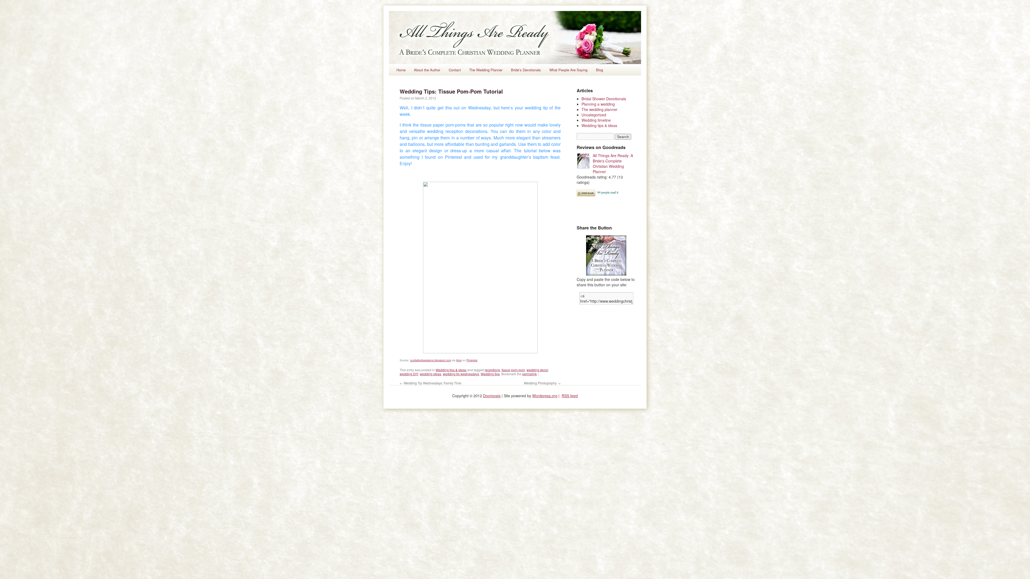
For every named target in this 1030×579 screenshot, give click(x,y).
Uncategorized (594, 114)
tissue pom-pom (513, 370)
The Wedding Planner (485, 69)
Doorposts (492, 395)
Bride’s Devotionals (526, 69)
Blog (599, 69)
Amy (459, 360)
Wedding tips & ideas (451, 370)
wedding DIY (409, 374)
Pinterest (471, 360)
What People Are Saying (568, 69)
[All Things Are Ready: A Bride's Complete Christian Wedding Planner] (585, 161)
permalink (529, 374)
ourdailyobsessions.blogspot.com (430, 360)
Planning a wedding (598, 104)
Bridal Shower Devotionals (604, 98)
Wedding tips (490, 374)
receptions (492, 370)
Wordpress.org (544, 395)
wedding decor (537, 370)
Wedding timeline (596, 120)
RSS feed (570, 395)
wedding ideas (430, 374)
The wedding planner (599, 109)
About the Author (427, 69)
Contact (455, 69)
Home (401, 69)
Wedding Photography (542, 383)
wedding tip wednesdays (461, 374)
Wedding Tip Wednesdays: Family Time (430, 383)
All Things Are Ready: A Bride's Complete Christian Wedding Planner (613, 163)
